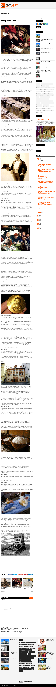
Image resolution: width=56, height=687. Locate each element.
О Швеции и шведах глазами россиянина (44, 203)
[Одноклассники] (37, 24)
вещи (48, 85)
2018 (38, 219)
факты (43, 110)
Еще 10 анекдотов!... (40, 147)
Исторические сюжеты (27, 10)
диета (41, 89)
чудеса (52, 110)
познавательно (44, 102)
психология (45, 104)
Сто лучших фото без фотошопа (45, 194)
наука (26, 657)
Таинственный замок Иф (45, 43)
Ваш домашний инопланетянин (44, 163)
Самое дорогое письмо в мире (27, 588)
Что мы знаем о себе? (42, 172)
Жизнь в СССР (37, 10)
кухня (37, 97)
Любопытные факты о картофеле (47, 34)
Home (2, 18)
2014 (38, 224)
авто (51, 83)
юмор (37, 112)
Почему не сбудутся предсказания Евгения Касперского (48, 67)
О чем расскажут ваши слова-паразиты (46, 186)
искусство (50, 93)
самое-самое (14, 18)
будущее (43, 85)
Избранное (8, 10)
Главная (2, 1)
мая (39, 159)
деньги (53, 87)
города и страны (39, 87)
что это (27, 669)
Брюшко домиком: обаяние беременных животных (46, 178)
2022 (38, 214)
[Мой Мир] (39, 24)
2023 (38, 158)
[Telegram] (47, 24)
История (9, 18)
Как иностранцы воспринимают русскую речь (46, 175)
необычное (38, 100)
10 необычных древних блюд (44, 166)
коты (52, 95)
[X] (41, 24)
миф (48, 97)
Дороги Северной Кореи (43, 179)
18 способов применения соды (44, 171)
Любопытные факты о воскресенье (45, 204)
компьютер (42, 95)
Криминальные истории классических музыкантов (46, 71)
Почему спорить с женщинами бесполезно (44, 165)
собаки (51, 106)
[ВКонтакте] (36, 24)
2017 (38, 220)
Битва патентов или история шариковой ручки (46, 192)
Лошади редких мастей (45, 52)
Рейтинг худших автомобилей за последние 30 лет (45, 206)
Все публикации (5, 13)
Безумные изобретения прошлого (47, 57)
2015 (38, 223)
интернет (44, 93)
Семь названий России (45, 61)
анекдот (38, 85)
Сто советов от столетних (42, 119)
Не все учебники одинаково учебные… (46, 190)
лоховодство (42, 97)
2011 (38, 228)
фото (48, 110)
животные (52, 89)
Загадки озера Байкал (42, 187)
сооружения (43, 108)
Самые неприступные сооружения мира (5, 588)
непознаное (45, 100)
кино (37, 95)
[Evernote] (45, 24)
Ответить (5, 609)
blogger (30, 597)
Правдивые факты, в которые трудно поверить (46, 198)
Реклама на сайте (22, 673)
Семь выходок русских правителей (45, 181)
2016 (38, 221)
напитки (21, 657)
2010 (38, 229)
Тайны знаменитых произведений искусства (45, 184)
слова (28, 665)
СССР (47, 83)
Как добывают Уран (42, 208)
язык (41, 112)
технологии (38, 110)
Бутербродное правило (43, 188)
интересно (5, 18)
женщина (46, 89)
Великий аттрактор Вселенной (47, 48)
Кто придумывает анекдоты (44, 193)
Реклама (5, 1)
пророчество (39, 104)
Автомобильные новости (45, 74)
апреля (39, 160)
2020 (38, 216)
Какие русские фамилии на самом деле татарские (50, 653)
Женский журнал (17, 10)
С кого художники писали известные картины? (46, 170)
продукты (51, 102)
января (39, 212)
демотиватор (47, 87)
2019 (38, 218)
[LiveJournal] (44, 24)
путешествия (39, 106)
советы (37, 108)
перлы (50, 100)
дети (37, 89)
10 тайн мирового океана (43, 196)
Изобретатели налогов (16, 587)
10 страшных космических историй (45, 182)
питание (38, 102)
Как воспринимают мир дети (44, 161)
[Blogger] (42, 24)
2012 (38, 227)
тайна (49, 108)
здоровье (43, 91)
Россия (43, 83)
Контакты (10, 1)
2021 (38, 215)
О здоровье (44, 10)
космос (47, 95)
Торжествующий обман (43, 199)
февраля (40, 211)
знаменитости (49, 91)
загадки (37, 91)
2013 (38, 225)
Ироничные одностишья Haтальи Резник (46, 201)
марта (39, 209)
